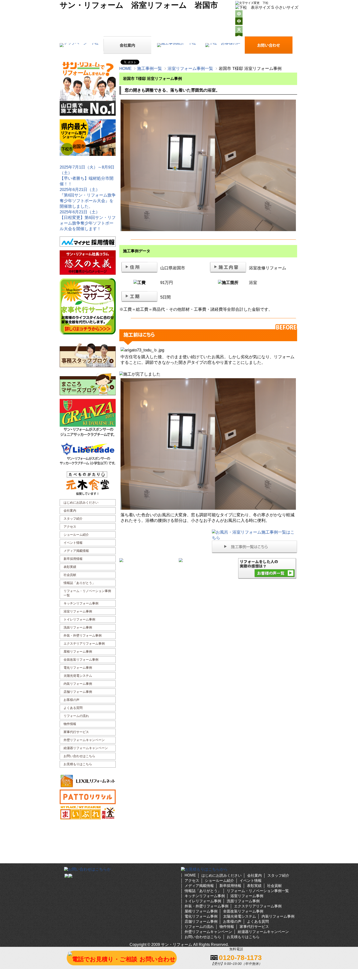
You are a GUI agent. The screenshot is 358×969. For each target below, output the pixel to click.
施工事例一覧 (149, 68)
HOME (125, 68)
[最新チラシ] (318, 120)
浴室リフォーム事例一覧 (190, 68)
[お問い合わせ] (318, 78)
